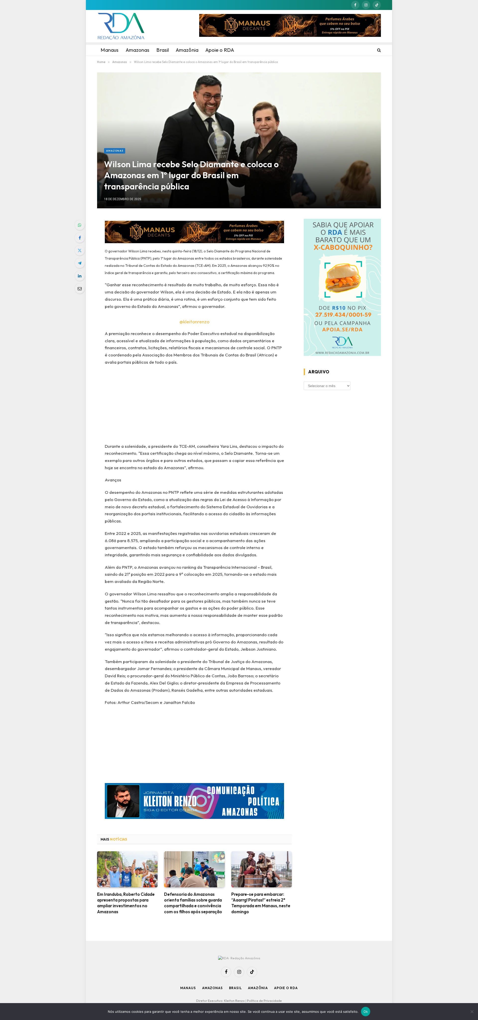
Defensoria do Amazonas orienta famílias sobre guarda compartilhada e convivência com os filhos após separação (193, 903)
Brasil (235, 988)
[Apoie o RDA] (342, 288)
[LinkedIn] (80, 276)
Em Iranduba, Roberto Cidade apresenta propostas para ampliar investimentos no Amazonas (126, 903)
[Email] (80, 288)
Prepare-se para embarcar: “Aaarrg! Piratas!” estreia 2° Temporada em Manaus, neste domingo (260, 903)
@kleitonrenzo (194, 322)
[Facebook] (80, 238)
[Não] (471, 1011)
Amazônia (258, 988)
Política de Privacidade (264, 1001)
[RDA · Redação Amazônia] (121, 26)
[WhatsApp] (80, 225)
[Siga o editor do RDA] (194, 802)
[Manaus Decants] (290, 26)
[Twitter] (80, 250)
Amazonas (114, 150)
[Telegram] (80, 263)
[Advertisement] (194, 406)
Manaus (188, 988)
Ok (365, 1012)
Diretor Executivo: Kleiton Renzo (220, 1001)
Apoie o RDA (286, 988)
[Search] (378, 50)
